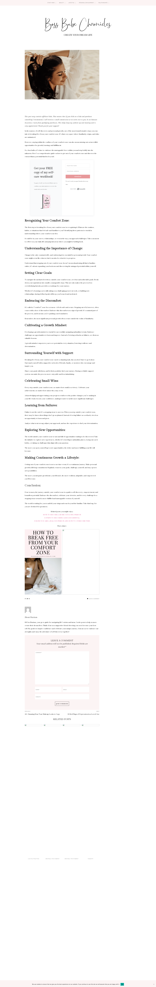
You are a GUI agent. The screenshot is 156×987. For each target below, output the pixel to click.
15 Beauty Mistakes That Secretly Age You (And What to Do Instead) (117, 800)
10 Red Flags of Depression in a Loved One (83, 714)
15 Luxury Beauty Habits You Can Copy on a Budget (117, 216)
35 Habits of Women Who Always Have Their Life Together (117, 653)
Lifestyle (71, 2)
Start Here (51, 2)
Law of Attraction (33, 859)
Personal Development (86, 2)
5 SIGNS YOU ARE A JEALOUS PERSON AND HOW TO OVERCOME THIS (62, 521)
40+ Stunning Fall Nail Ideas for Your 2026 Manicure (117, 972)
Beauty (61, 2)
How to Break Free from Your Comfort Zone (62, 107)
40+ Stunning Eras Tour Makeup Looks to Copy (42, 714)
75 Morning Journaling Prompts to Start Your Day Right (117, 507)
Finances (90, 859)
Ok (122, 984)
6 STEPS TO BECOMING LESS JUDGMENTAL (62, 518)
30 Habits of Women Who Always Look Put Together (117, 947)
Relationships (103, 2)
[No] (154, 984)
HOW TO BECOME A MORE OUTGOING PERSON (62, 515)
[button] (46, 202)
